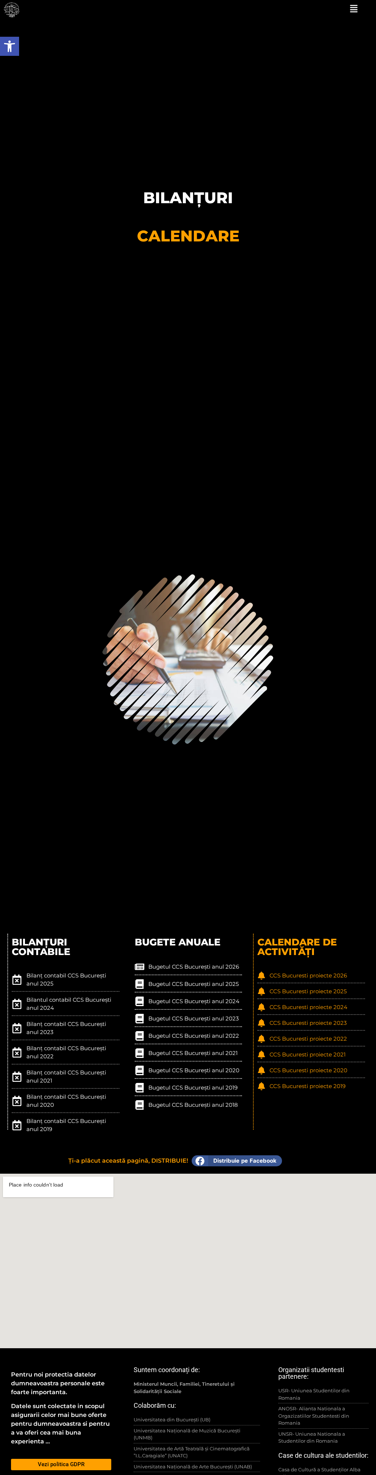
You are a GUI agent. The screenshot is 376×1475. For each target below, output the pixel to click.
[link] (9, 46)
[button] (237, 1160)
